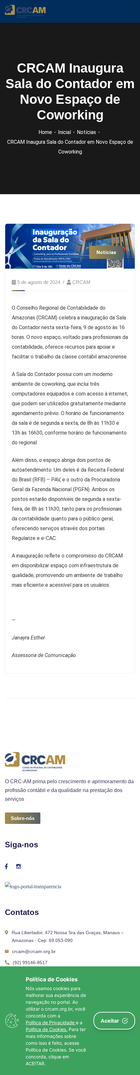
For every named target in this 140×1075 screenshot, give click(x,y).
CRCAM (81, 282)
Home (45, 132)
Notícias (86, 132)
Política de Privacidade (51, 1022)
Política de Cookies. (46, 1029)
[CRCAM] (25, 11)
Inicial (64, 132)
